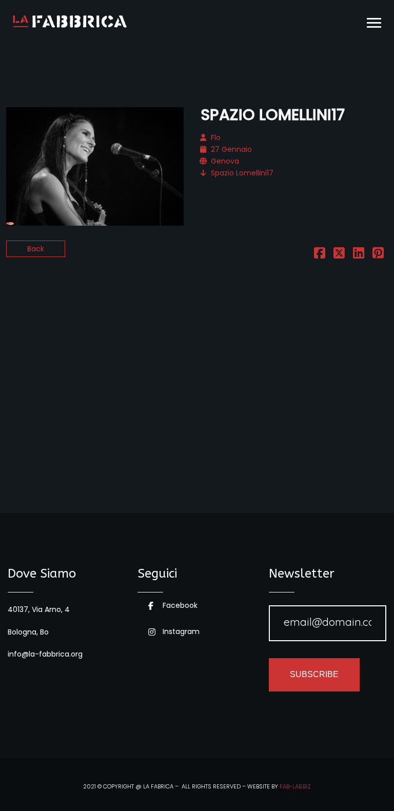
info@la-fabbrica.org (45, 654)
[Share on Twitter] (339, 255)
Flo (216, 137)
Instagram (181, 631)
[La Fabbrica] (70, 21)
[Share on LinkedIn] (358, 255)
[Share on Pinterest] (378, 255)
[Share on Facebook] (319, 255)
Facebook (180, 605)
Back (35, 249)
